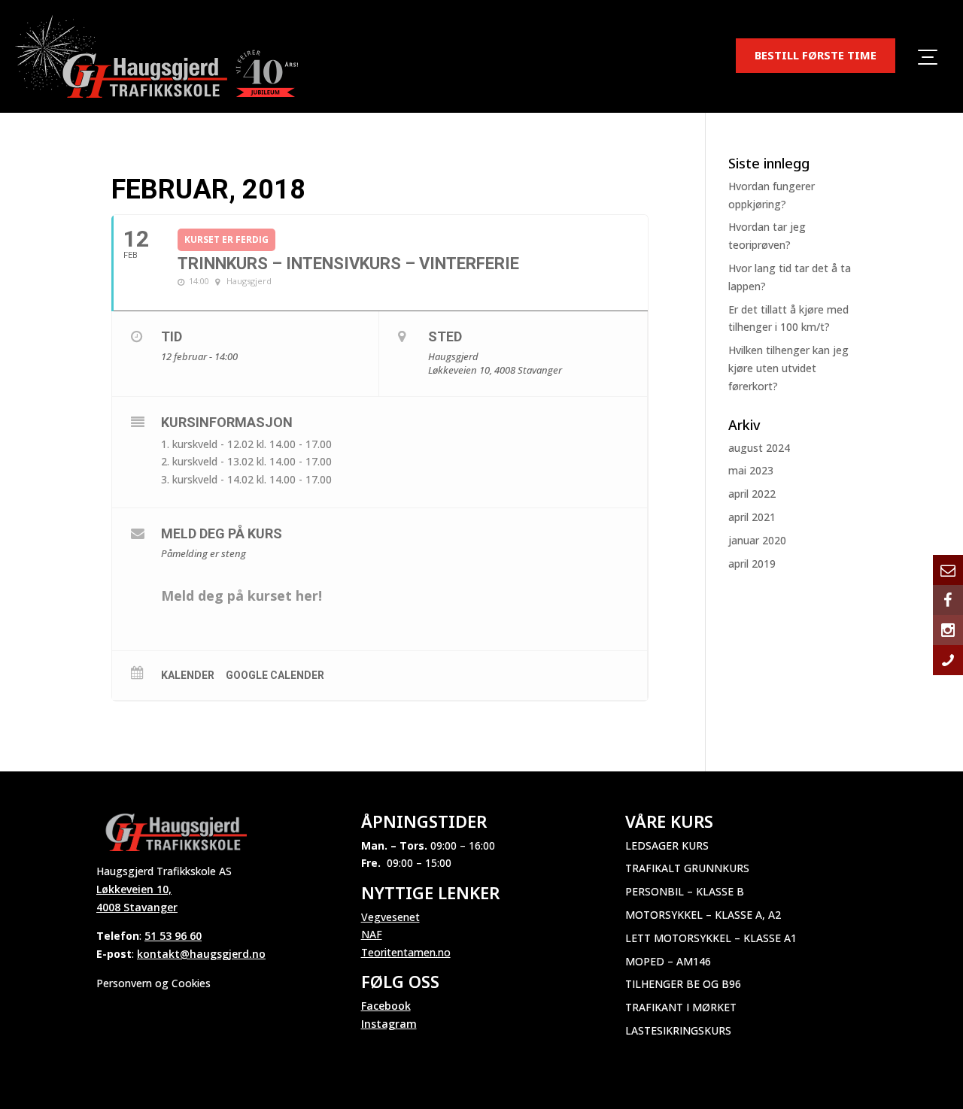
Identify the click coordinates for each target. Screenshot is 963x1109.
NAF (371, 934)
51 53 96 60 (173, 936)
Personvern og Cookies (153, 983)
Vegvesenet (390, 917)
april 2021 (752, 517)
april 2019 (752, 563)
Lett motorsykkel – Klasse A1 (711, 938)
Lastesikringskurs (678, 1030)
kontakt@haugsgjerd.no (201, 954)
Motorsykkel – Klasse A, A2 (703, 915)
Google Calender (275, 675)
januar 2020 (757, 540)
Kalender (187, 675)
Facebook (386, 1005)
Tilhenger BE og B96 (683, 984)
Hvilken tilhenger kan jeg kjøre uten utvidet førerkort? (788, 368)
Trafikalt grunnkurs (687, 868)
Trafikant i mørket (681, 1007)
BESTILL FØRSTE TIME (815, 54)
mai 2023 (750, 470)
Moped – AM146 (668, 961)
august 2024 (759, 448)
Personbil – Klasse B (684, 891)
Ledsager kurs (667, 845)
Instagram (389, 1024)
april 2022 (752, 493)
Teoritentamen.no (406, 952)
